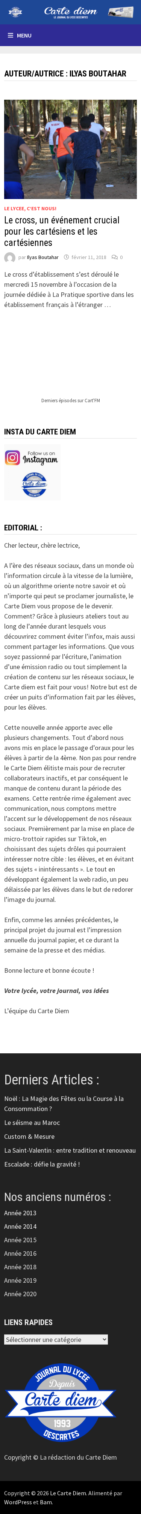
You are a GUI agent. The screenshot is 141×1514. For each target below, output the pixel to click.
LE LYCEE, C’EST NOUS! (30, 208)
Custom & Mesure (29, 1136)
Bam (46, 1502)
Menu (24, 35)
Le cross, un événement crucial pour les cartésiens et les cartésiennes (62, 231)
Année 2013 (20, 1213)
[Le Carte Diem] (70, 11)
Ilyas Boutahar (43, 257)
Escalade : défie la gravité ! (42, 1164)
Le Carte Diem (68, 1493)
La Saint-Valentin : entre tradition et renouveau (70, 1150)
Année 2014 (20, 1226)
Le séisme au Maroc (32, 1122)
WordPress (18, 1502)
